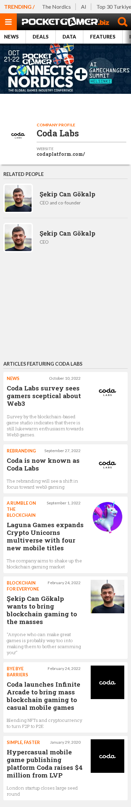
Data (69, 37)
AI (83, 6)
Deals (41, 37)
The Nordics (56, 6)
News (11, 37)
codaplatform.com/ (61, 154)
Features (103, 37)
